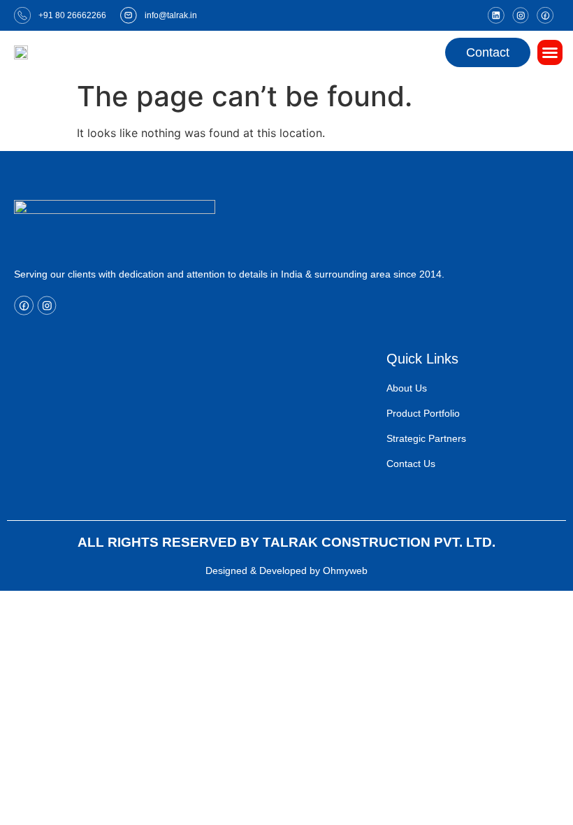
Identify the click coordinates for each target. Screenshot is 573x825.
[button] (550, 52)
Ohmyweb (345, 570)
